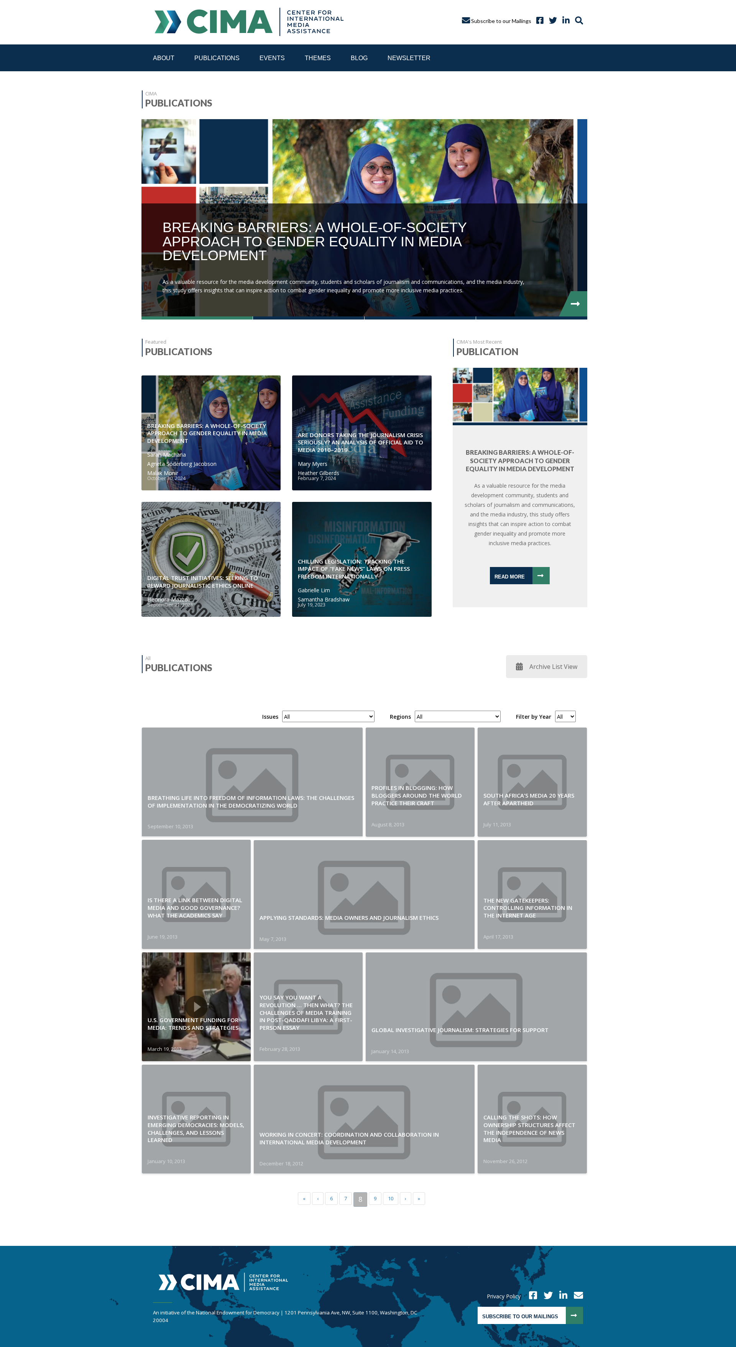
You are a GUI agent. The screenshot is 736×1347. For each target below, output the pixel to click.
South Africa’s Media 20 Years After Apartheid (528, 799)
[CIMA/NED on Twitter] (546, 1296)
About (163, 58)
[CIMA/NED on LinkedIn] (564, 21)
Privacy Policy (504, 1296)
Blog (359, 58)
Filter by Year (533, 716)
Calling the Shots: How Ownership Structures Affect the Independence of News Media (529, 1128)
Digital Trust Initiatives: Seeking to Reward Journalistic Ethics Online (202, 581)
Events (272, 58)
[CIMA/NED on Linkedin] (560, 1296)
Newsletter (409, 58)
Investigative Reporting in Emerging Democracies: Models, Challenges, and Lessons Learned (196, 1128)
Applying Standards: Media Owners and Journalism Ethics (349, 917)
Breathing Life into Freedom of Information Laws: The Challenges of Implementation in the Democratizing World (251, 801)
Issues (270, 716)
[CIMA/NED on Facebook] (530, 1296)
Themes (318, 58)
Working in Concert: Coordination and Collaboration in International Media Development (349, 1138)
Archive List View (553, 666)
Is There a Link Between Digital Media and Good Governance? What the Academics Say (195, 907)
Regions (400, 716)
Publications (217, 58)
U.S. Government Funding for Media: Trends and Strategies (193, 1023)
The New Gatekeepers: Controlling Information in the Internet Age (527, 907)
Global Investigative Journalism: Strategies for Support (460, 1030)
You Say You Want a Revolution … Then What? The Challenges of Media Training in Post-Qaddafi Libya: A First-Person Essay (306, 1012)
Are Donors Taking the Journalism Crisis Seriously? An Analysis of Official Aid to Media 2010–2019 (360, 442)
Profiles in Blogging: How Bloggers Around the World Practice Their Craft (416, 795)
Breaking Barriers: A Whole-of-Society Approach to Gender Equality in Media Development (207, 433)
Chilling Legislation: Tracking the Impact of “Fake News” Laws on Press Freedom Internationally (354, 568)
